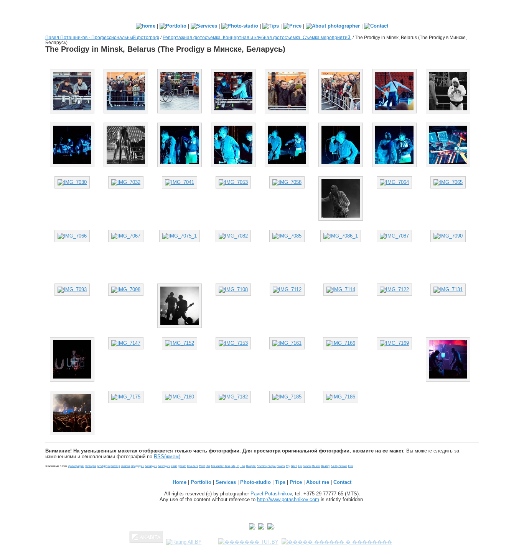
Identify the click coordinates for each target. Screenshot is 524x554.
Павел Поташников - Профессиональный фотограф (102, 37)
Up (300, 466)
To (237, 466)
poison (307, 466)
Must (202, 466)
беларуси (151, 466)
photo (88, 466)
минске (125, 466)
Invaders (192, 466)
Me (233, 466)
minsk (114, 466)
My (288, 466)
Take (227, 466)
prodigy (102, 466)
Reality (325, 466)
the (94, 466)
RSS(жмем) (167, 456)
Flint (350, 466)
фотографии (76, 466)
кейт (174, 466)
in (108, 466)
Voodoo (262, 466)
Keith (334, 466)
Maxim (315, 466)
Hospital (251, 466)
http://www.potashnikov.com (288, 499)
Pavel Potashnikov (271, 494)
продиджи (137, 466)
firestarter (217, 466)
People (271, 466)
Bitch (294, 466)
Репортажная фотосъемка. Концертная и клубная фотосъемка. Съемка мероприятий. (257, 37)
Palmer (342, 466)
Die (208, 466)
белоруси (164, 466)
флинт (182, 466)
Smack (281, 466)
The (242, 466)
